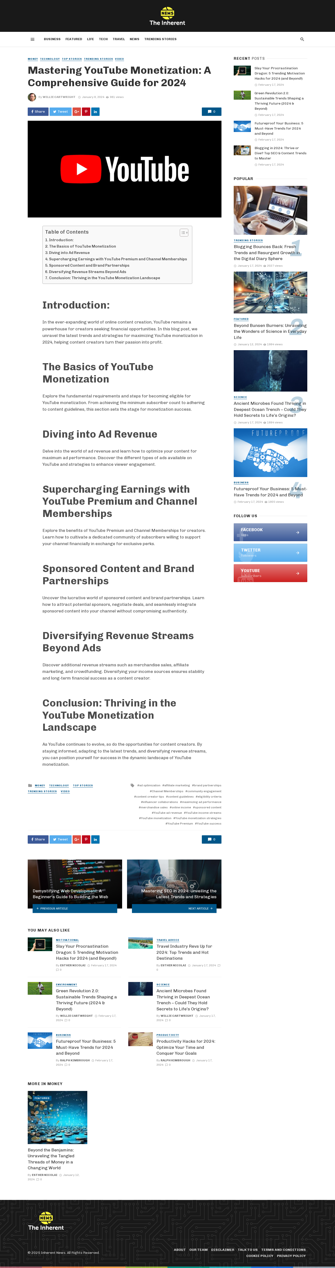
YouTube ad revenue (168, 812)
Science (163, 984)
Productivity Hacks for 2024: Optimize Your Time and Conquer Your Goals (185, 1047)
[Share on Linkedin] (95, 112)
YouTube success (209, 823)
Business (52, 39)
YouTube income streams (203, 812)
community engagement (204, 791)
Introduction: (61, 240)
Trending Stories (160, 39)
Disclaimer (222, 1250)
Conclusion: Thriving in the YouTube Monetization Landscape (104, 278)
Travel (119, 39)
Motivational (67, 940)
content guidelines (181, 796)
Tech (103, 39)
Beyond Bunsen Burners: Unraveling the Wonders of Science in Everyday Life (270, 331)
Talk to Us (248, 1250)
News (134, 39)
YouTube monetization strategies (198, 818)
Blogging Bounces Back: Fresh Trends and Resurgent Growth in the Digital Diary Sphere (267, 252)
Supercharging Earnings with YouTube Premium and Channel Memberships (118, 259)
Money (33, 59)
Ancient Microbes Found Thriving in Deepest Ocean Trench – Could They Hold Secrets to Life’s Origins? (183, 999)
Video (119, 59)
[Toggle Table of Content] (181, 232)
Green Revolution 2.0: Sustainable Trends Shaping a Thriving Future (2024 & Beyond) (86, 999)
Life (90, 39)
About (180, 1250)
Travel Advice (167, 940)
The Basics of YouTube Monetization (82, 246)
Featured (73, 39)
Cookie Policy (259, 1256)
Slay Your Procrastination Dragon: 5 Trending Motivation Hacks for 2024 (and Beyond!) (87, 952)
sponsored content (208, 807)
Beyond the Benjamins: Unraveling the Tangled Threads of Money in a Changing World (51, 1159)
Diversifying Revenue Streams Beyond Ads (87, 272)
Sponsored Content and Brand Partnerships (89, 265)
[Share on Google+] (77, 112)
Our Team (198, 1250)
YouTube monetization (156, 818)
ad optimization (149, 785)
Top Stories (72, 59)
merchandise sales (154, 807)
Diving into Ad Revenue (69, 253)
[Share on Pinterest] (86, 112)
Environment (66, 984)
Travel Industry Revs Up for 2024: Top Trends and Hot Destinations (184, 952)
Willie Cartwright (59, 97)
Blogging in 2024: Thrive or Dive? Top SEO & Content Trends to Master (281, 153)
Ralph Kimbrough (75, 1060)
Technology (50, 59)
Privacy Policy (291, 1256)
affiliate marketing (177, 785)
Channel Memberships (167, 791)
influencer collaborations (160, 802)
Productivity (167, 1035)
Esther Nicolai (73, 965)
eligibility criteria (209, 796)
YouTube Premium (180, 823)
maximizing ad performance (201, 802)
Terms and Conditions (283, 1250)
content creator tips (150, 796)
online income (181, 807)
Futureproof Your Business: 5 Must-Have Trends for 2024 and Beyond (86, 1047)
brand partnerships (207, 785)
